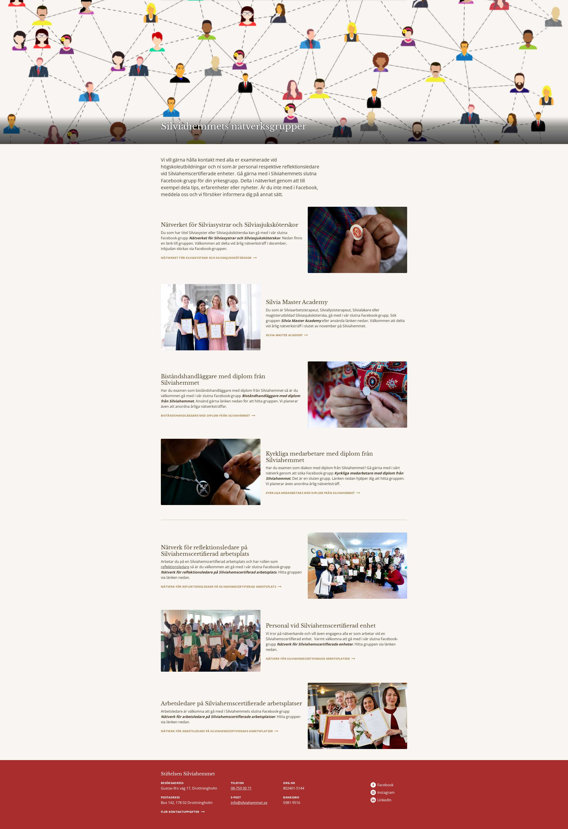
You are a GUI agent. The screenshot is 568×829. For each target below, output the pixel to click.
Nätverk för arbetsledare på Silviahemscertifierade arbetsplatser (217, 731)
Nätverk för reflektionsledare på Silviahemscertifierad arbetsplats (218, 587)
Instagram (385, 792)
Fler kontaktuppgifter (180, 812)
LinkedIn (384, 800)
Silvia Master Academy (284, 335)
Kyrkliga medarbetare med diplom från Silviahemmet (310, 493)
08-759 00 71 (241, 788)
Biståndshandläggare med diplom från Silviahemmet (205, 415)
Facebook (385, 784)
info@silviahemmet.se (249, 802)
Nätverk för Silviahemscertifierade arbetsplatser (308, 659)
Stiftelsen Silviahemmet (188, 773)
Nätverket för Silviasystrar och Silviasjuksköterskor (206, 258)
